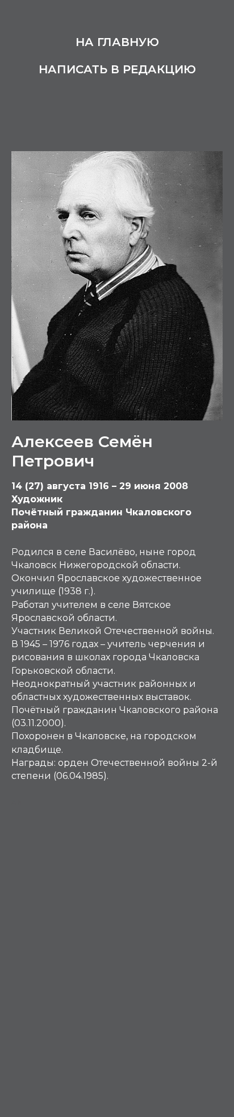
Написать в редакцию (117, 69)
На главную (117, 42)
